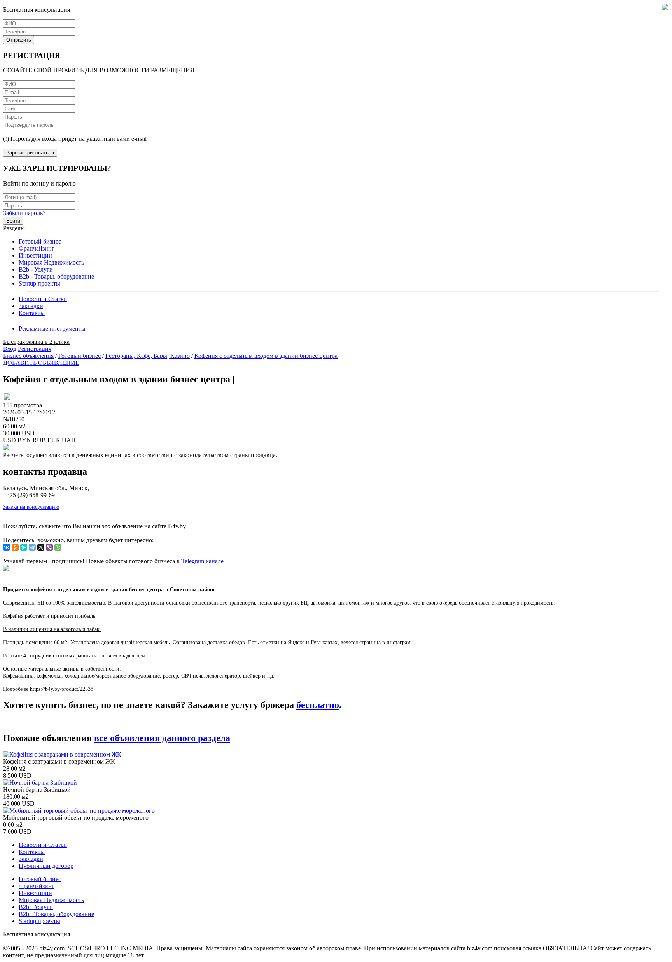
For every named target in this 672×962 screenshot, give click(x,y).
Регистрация (34, 348)
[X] (40, 547)
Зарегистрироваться (30, 153)
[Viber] (49, 547)
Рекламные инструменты (52, 328)
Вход (9, 348)
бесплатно (317, 705)
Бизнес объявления (28, 355)
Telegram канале (202, 561)
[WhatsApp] (57, 547)
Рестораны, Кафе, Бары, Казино (147, 355)
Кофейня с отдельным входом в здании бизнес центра (266, 355)
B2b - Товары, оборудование (56, 276)
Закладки (31, 306)
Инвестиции (35, 255)
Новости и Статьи (43, 299)
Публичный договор (46, 865)
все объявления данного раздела (162, 738)
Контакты (32, 313)
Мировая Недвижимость (51, 262)
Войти (13, 221)
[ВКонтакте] (6, 547)
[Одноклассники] (15, 547)
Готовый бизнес (40, 241)
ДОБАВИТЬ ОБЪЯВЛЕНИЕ (41, 362)
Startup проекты (39, 283)
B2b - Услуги (36, 269)
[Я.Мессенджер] (23, 547)
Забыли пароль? (24, 213)
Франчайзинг (36, 248)
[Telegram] (32, 547)
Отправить (18, 40)
